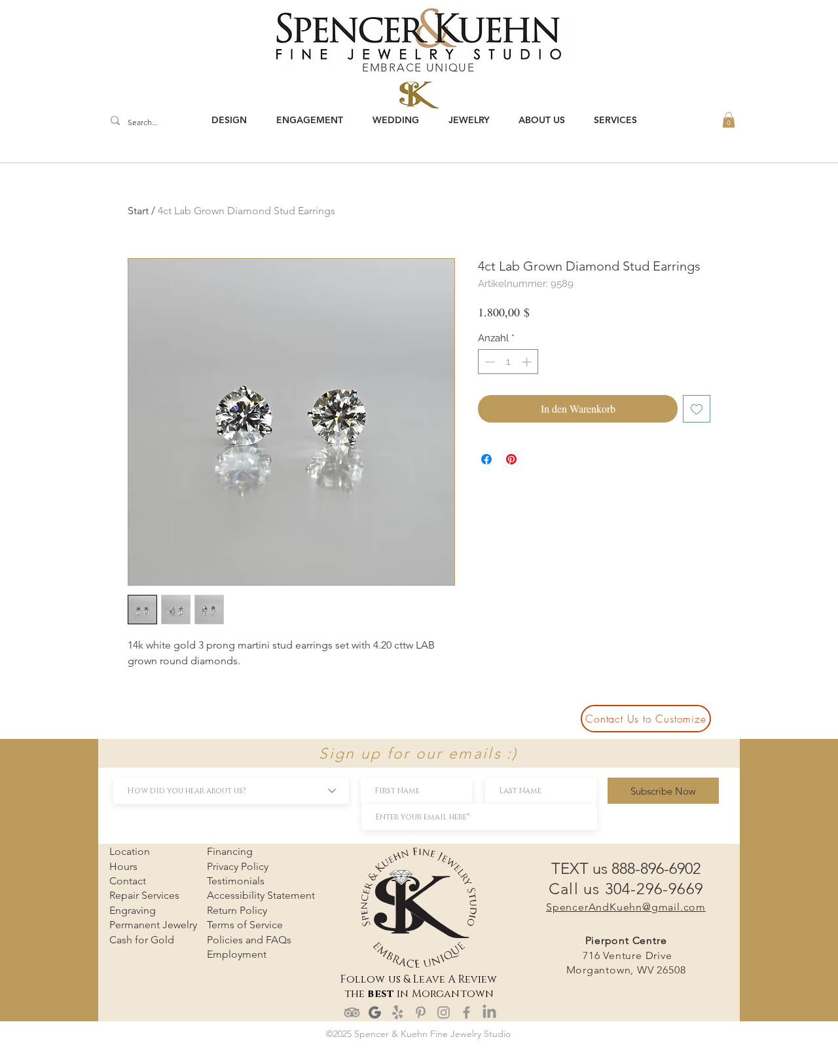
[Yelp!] (398, 1012)
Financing (230, 851)
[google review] (375, 1012)
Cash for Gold (141, 939)
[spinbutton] (508, 362)
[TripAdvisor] (352, 1012)
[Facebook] (466, 1012)
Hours (123, 866)
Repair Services (144, 895)
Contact (127, 881)
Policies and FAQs (249, 939)
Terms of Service (245, 924)
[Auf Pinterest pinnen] (511, 459)
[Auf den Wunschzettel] (696, 409)
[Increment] (528, 362)
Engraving (132, 910)
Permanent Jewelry (153, 924)
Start (138, 210)
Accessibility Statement (261, 895)
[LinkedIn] (489, 1012)
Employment (236, 954)
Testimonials (235, 881)
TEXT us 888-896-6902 (626, 868)
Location (129, 851)
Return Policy (237, 910)
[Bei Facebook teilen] (486, 459)
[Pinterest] (420, 1012)
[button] (728, 120)
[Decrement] (489, 362)
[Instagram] (443, 1012)
